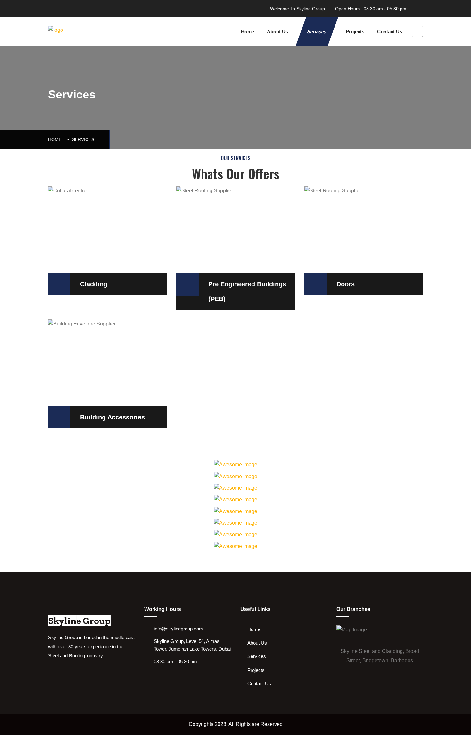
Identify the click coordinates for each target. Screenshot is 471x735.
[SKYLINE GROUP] (75, 31)
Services (316, 31)
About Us (277, 31)
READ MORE (72, 207)
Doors (345, 284)
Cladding (93, 284)
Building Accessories (112, 417)
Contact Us (389, 31)
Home (247, 31)
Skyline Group (79, 621)
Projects (355, 31)
